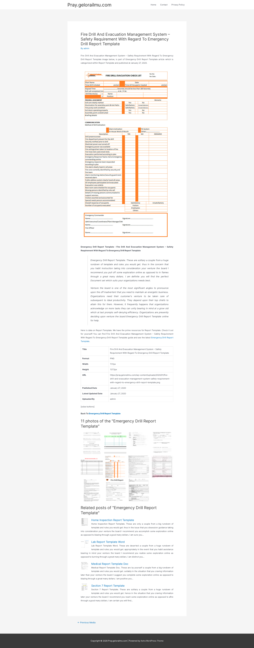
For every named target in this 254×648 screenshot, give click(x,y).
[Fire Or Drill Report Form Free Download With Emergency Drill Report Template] (139, 490)
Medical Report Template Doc (109, 563)
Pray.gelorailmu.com (89, 5)
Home (153, 4)
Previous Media (87, 622)
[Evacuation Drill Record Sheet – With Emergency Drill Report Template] (115, 443)
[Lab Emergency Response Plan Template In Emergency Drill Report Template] (92, 490)
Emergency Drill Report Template (105, 413)
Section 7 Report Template (108, 585)
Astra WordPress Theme (152, 641)
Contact (163, 4)
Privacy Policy (178, 4)
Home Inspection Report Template (112, 520)
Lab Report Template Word (108, 541)
